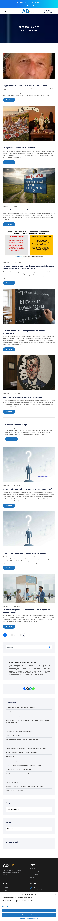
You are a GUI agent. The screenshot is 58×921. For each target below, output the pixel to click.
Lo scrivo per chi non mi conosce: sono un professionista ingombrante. (24, 765)
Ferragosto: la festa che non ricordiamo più (19, 148)
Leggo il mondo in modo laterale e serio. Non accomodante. (25, 86)
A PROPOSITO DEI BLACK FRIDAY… (14, 790)
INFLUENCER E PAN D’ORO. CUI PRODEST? (16, 778)
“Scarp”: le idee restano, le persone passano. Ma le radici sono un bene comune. (26, 773)
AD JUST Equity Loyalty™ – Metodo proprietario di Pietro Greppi (21, 752)
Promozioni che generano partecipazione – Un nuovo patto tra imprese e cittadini (26, 748)
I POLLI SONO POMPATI (12, 782)
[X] (27, 688)
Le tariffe (5, 887)
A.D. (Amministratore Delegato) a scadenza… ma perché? (24, 553)
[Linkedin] (30, 688)
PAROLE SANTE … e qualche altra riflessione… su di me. (19, 761)
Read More (9, 99)
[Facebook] (24, 688)
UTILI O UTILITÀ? (10, 756)
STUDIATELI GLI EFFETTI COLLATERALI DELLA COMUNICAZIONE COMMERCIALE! (26, 786)
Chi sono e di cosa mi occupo (16, 425)
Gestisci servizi (5, 906)
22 (23, 635)
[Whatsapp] (33, 688)
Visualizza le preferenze (29, 915)
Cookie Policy (22, 918)
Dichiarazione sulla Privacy (32, 918)
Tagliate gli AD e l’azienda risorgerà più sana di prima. (23, 397)
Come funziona (34, 874)
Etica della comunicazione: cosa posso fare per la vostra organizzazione (24, 727)
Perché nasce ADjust (35, 871)
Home (23, 30)
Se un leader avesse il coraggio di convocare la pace (22, 210)
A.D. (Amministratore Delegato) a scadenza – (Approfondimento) (27, 489)
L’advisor (5, 890)
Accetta (29, 910)
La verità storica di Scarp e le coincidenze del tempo (19, 769)
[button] (55, 894)
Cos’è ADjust (33, 869)
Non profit (32, 877)
